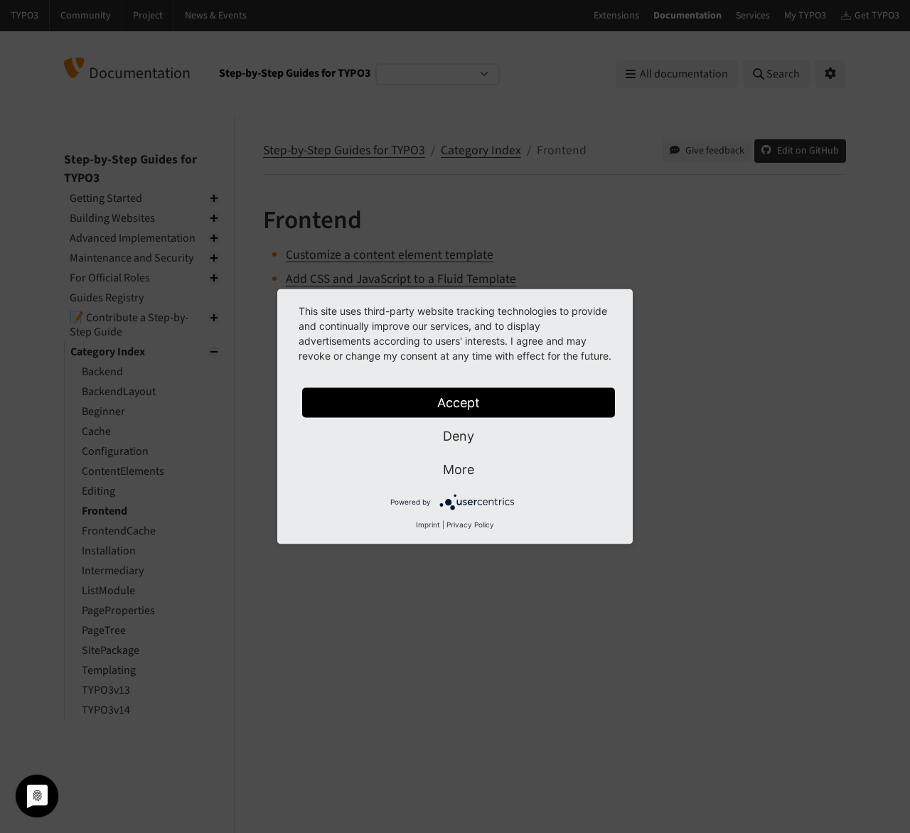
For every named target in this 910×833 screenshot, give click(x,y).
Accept (458, 402)
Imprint (428, 524)
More (458, 469)
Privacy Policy (470, 524)
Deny (458, 436)
